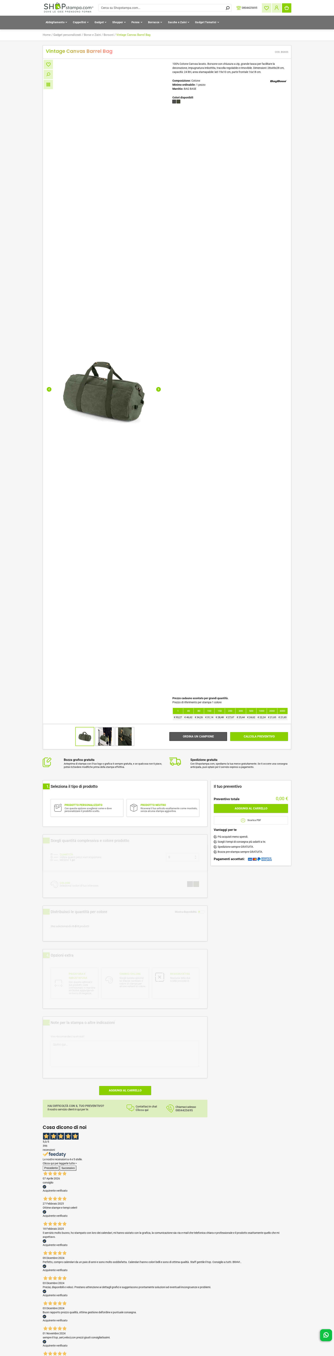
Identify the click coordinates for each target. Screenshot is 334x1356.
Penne (135, 22)
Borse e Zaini (92, 35)
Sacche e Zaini (177, 22)
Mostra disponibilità (186, 911)
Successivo (68, 1168)
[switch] (201, 911)
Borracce (153, 22)
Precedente (51, 1168)
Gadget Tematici (205, 22)
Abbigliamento (55, 22)
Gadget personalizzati (67, 35)
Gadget (99, 22)
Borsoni (109, 35)
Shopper (117, 22)
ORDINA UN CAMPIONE (198, 736)
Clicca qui (142, 1110)
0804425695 (249, 7)
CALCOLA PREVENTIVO (259, 736)
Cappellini (79, 22)
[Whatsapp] (326, 1335)
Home (47, 35)
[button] (49, 389)
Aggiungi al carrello (125, 1090)
